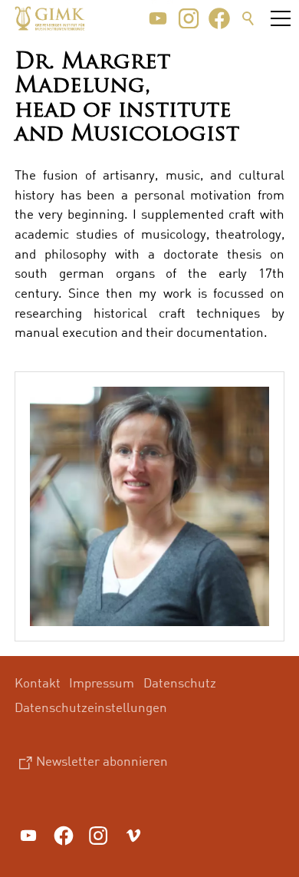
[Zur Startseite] (50, 18)
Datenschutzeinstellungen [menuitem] (91, 707)
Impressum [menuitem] (101, 682)
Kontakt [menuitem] (38, 682)
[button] (158, 18)
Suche (248, 18)
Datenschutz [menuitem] (179, 682)
